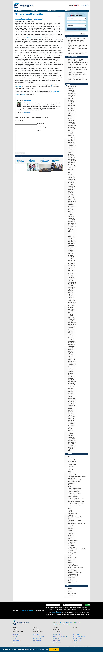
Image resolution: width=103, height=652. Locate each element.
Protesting (70, 528)
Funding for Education (38, 636)
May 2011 (70, 334)
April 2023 (70, 100)
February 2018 (71, 198)
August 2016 (71, 228)
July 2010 (70, 349)
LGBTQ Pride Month (73, 513)
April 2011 (70, 336)
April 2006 (70, 433)
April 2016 (70, 235)
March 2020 (71, 155)
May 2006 (70, 432)
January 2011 (71, 341)
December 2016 (72, 221)
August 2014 (71, 268)
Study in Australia (72, 552)
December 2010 (72, 342)
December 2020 (72, 140)
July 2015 (70, 250)
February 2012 (71, 319)
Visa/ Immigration (72, 580)
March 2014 (71, 277)
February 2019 (71, 177)
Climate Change (72, 464)
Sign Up (82, 5)
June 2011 (70, 332)
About (14, 627)
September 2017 (72, 206)
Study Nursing (56, 640)
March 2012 (71, 317)
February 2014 (71, 278)
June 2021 (70, 130)
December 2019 (72, 160)
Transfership (71, 564)
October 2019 (71, 164)
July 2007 (70, 408)
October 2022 (71, 110)
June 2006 (70, 430)
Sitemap (75, 627)
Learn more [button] (45, 649)
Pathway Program (57, 638)
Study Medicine (56, 642)
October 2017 (71, 204)
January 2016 (71, 240)
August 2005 (71, 447)
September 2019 (72, 166)
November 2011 (72, 324)
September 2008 (72, 385)
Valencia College (72, 577)
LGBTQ (70, 511)
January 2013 (71, 300)
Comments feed (72, 593)
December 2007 (72, 400)
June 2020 (70, 150)
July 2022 (70, 115)
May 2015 (70, 253)
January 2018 (71, 199)
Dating (69, 471)
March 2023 (71, 102)
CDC (69, 463)
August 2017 (71, 208)
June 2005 (70, 450)
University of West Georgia (74, 574)
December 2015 (72, 241)
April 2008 (70, 393)
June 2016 (70, 231)
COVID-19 (70, 469)
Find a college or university (74, 479)
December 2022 (72, 107)
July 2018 (70, 189)
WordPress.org (71, 595)
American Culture (57, 634)
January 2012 (71, 321)
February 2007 (71, 417)
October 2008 (71, 383)
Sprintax (70, 537)
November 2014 (72, 263)
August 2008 (71, 386)
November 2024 (72, 86)
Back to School (71, 459)
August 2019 (71, 167)
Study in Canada (72, 554)
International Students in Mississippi (29, 19)
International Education (73, 491)
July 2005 (70, 449)
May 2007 (70, 411)
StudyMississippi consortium (34, 37)
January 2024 (71, 91)
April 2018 (70, 194)
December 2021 (72, 125)
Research (70, 532)
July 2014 (70, 270)
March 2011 (71, 337)
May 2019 (70, 172)
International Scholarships (74, 495)
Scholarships (36, 634)
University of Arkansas (73, 570)
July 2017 (70, 209)
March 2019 (71, 176)
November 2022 (72, 108)
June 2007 (70, 410)
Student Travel (71, 547)
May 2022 (70, 118)
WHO (69, 582)
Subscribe (87, 604)
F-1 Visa (15, 638)
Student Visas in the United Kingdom (77, 548)
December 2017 (72, 201)
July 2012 (70, 310)
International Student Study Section (76, 503)
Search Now (76, 29)
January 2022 (71, 123)
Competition (71, 466)
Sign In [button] (86, 5)
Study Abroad (71, 550)
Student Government (73, 540)
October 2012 (71, 305)
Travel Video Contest (73, 565)
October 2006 (71, 423)
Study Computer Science (79, 636)
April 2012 (70, 315)
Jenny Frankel (27, 100)
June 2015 (70, 251)
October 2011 (71, 326)
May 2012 (70, 314)
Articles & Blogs (56, 629)
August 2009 (71, 366)
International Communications (75, 490)
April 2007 (70, 413)
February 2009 (71, 376)
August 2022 (71, 113)
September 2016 (72, 226)
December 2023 (72, 93)
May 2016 (70, 233)
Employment (71, 473)
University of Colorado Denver (75, 572)
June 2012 (70, 312)
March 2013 (71, 297)
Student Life (71, 543)
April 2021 (70, 134)
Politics (69, 527)
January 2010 (71, 359)
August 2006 (71, 427)
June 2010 (70, 351)
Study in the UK (72, 555)
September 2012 (72, 307)
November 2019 (72, 162)
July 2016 (70, 230)
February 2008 (71, 396)
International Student (55, 91)
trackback (23, 94)
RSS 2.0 (49, 92)
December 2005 (72, 440)
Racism (70, 530)
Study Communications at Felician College (32, 160)
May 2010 (70, 353)
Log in (69, 589)
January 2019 (71, 179)
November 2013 (72, 283)
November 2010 (72, 344)
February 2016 (71, 238)
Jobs (69, 508)
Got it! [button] (54, 649)
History (69, 486)
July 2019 (70, 169)
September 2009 (72, 364)
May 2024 (70, 88)
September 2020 (72, 145)
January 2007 (71, 418)
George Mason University (74, 481)
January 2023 (71, 105)
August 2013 (71, 289)
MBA (69, 518)
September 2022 (72, 112)
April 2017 (70, 214)
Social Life (70, 533)
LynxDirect (70, 515)
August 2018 (71, 187)
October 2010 (71, 346)
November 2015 (72, 243)
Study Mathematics (77, 638)
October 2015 (71, 245)
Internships (70, 506)
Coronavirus (71, 468)
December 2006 (72, 420)
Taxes (69, 560)
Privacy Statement (56, 612)
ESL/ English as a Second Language (77, 476)
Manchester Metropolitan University (76, 516)
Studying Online (72, 559)
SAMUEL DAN (71, 59)
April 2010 (70, 354)
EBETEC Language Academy (75, 72)
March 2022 (71, 120)
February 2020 (71, 157)
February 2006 (71, 437)
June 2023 (70, 96)
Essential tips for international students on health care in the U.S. (78, 64)
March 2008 (71, 395)
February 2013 (71, 299)
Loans (14, 642)
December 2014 (72, 262)
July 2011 (70, 331)
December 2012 (72, 302)
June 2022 (70, 117)
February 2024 (71, 90)
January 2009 (71, 378)
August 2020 (71, 147)
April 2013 (70, 295)
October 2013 (71, 285)
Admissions (71, 458)
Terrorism (70, 562)
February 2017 (71, 218)
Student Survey (71, 545)
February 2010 (71, 358)
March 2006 (71, 435)
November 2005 (72, 442)
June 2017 (70, 211)
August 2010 (71, 347)
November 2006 (72, 422)
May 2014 (70, 273)
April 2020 (70, 154)
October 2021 (71, 127)
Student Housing (72, 542)
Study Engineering (77, 634)
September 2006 (72, 425)
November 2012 (72, 304)
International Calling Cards (74, 488)
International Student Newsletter (76, 501)
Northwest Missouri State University (76, 523)
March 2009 (71, 374)
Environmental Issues (73, 474)
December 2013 (72, 282)
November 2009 (72, 363)
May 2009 (70, 371)
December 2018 (72, 181)
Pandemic (70, 525)
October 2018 (71, 184)
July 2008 (70, 388)
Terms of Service (57, 631)
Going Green (71, 483)
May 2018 (70, 192)
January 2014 (71, 280)
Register (70, 588)
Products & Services (51, 10)
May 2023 (70, 98)
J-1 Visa (15, 636)
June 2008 (70, 390)
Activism (70, 456)
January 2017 (71, 219)
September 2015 (72, 246)
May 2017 (70, 213)
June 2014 (70, 272)
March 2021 (71, 135)
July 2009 (70, 368)
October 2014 (71, 265)
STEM (69, 538)
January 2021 (71, 139)
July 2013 (70, 290)
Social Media (71, 535)
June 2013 (70, 292)
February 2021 (71, 137)
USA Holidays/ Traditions (74, 575)
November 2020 (72, 142)
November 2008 (72, 381)
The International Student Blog (29, 13)
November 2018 (72, 182)
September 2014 (72, 267)
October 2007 (71, 403)
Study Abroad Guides (18, 631)
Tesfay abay (71, 77)
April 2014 (70, 275)
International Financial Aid (74, 493)
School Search (19, 10)
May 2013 (70, 294)
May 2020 (70, 152)
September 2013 (72, 287)
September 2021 (72, 128)
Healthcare (70, 484)
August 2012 (71, 309)
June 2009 (70, 369)
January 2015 (71, 260)
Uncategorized (71, 569)
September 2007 (72, 405)
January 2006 (71, 438)
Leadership (70, 510)
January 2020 (71, 159)
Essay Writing (71, 478)
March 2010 (71, 356)
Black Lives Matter (72, 461)
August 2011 (71, 329)
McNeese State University (74, 520)
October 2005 (71, 443)
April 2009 (70, 373)
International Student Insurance (75, 498)
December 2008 (72, 379)
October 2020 (71, 144)
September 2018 (72, 186)
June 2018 (70, 191)
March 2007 (71, 415)
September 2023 (72, 95)
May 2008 (70, 391)
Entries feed (71, 591)
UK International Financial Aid (75, 567)
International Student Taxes (74, 505)
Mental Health (71, 522)
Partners (15, 629)
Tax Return (75, 642)
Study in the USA (19, 92)
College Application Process (60, 636)
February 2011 (71, 339)
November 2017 (72, 203)
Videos (69, 579)
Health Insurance (77, 640)
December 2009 (72, 361)
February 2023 (71, 103)
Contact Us (35, 627)
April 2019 (70, 174)
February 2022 (71, 122)
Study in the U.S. (37, 638)
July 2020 (70, 149)
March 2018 (71, 196)
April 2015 (70, 255)
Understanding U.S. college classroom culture (56, 160)
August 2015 (71, 248)
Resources (67, 10)
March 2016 (71, 236)
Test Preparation (17, 640)
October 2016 (71, 224)
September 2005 (72, 445)
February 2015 (71, 258)
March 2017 (71, 216)
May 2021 (70, 132)
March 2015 (71, 257)
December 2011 (72, 322)
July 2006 (70, 428)
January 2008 (71, 398)
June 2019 (70, 171)
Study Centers (34, 10)
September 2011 (72, 327)
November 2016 (72, 223)
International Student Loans (74, 500)
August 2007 (71, 406)
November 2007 (72, 401)
